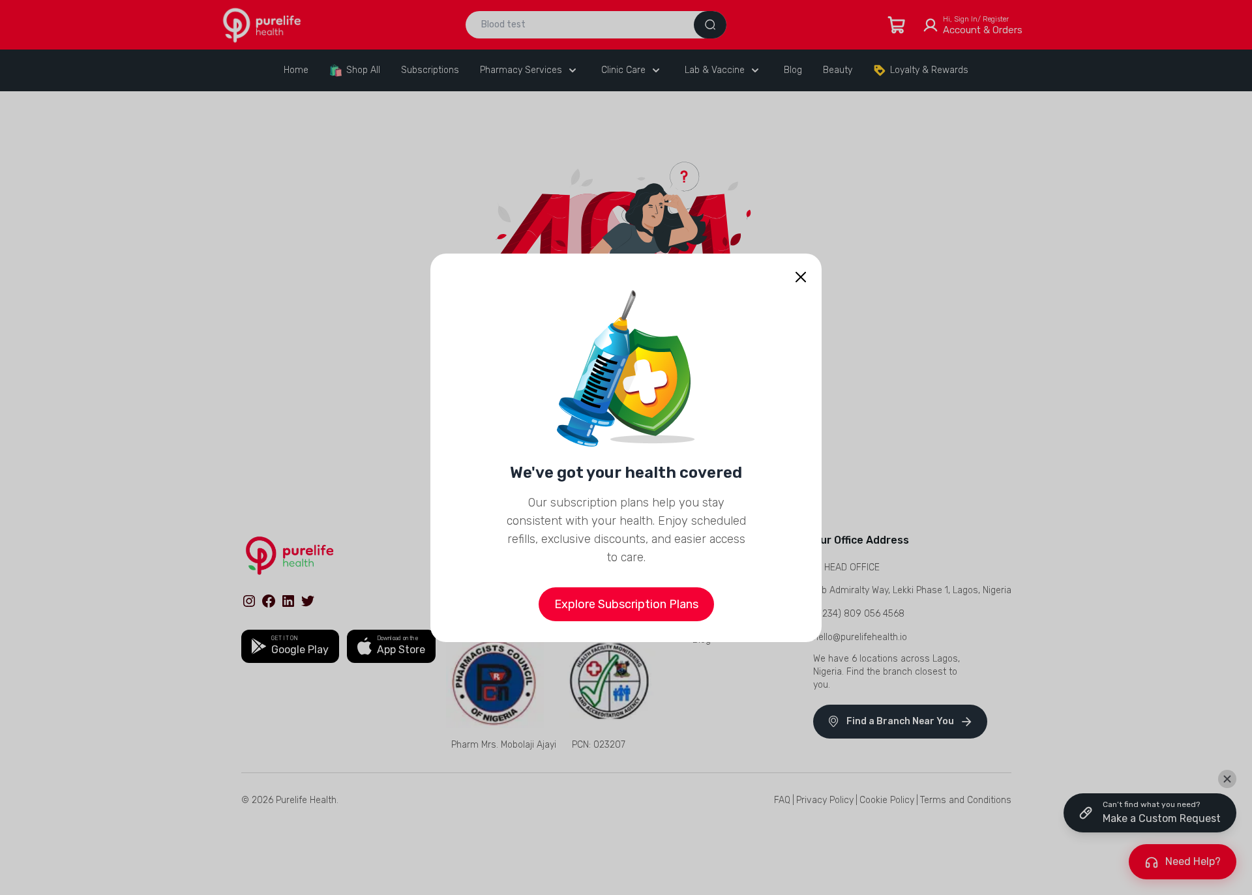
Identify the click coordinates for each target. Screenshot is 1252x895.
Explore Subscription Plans (626, 604)
